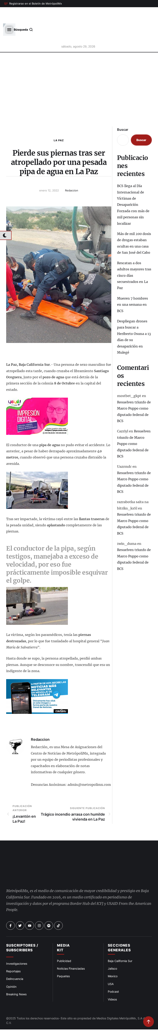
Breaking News (16, 959)
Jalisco (112, 933)
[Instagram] (39, 890)
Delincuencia (14, 944)
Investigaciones (16, 928)
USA (111, 949)
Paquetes (63, 941)
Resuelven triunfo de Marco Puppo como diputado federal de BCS (134, 423)
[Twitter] (20, 890)
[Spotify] (48, 890)
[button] (33, 4)
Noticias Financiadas (71, 933)
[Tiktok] (58, 890)
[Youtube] (29, 890)
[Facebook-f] (10, 890)
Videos (112, 964)
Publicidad (64, 926)
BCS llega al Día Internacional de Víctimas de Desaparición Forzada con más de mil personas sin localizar (133, 184)
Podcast (113, 956)
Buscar (122, 109)
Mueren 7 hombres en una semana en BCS (132, 284)
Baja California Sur (120, 926)
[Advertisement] (79, 72)
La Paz (59, 119)
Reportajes (13, 936)
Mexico (112, 941)
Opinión (11, 951)
